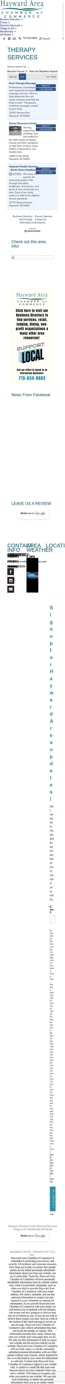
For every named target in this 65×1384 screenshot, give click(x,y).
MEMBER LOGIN (20, 1251)
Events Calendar (43, 216)
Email (52, 909)
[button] (32, 513)
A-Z (22, 76)
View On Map (36, 71)
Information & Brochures (32, 222)
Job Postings (25, 219)
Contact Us (40, 219)
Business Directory (22, 216)
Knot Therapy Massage (22, 83)
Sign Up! (54, 1198)
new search (51, 71)
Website (46, 86)
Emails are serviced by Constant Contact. (52, 1168)
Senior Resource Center (23, 123)
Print (53, 76)
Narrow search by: (17, 66)
